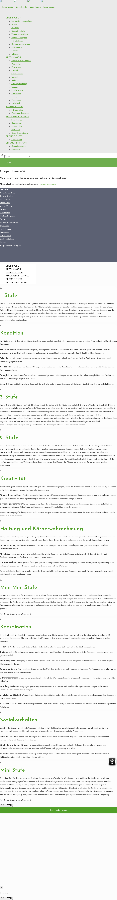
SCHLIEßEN (6, 805)
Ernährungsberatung (20, 113)
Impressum (4, 232)
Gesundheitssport (19, 146)
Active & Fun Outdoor (21, 61)
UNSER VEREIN (13, 18)
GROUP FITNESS (14, 136)
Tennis (14, 97)
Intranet (3, 209)
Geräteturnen (17, 74)
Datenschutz (5, 236)
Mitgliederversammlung (21, 21)
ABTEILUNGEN (13, 57)
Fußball (14, 71)
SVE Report (5, 199)
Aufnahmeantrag (7, 193)
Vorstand (15, 28)
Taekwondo (16, 94)
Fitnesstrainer (17, 110)
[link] (29, 156)
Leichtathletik (17, 90)
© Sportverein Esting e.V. (11, 246)
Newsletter (5, 203)
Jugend (14, 77)
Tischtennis (16, 100)
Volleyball (15, 103)
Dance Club (16, 126)
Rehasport (16, 150)
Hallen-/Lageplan (19, 38)
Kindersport (16, 123)
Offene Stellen (6, 196)
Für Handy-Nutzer (58, 810)
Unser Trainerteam (19, 133)
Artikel (14, 24)
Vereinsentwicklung (19, 34)
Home (8, 163)
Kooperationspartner (20, 44)
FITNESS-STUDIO (14, 107)
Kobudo (14, 87)
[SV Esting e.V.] (27, 7)
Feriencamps (16, 67)
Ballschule (15, 130)
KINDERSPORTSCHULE (17, 117)
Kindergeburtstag (19, 84)
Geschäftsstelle (18, 31)
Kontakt (3, 242)
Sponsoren (4, 226)
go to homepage (48, 184)
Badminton (16, 64)
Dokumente (16, 48)
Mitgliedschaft (18, 41)
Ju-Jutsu (15, 80)
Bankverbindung (7, 239)
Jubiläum (15, 54)
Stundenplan (16, 120)
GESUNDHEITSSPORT (16, 143)
